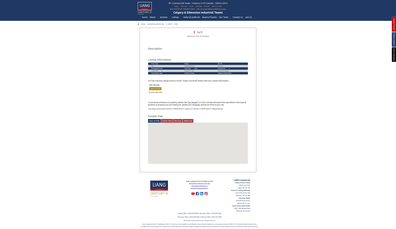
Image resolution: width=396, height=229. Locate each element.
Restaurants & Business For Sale (199, 183)
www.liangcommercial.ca (199, 186)
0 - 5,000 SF (169, 24)
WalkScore (188, 121)
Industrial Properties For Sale (155, 24)
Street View (167, 121)
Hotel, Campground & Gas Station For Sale (199, 181)
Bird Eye (177, 121)
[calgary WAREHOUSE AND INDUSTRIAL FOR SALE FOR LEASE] (145, 8)
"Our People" (192, 102)
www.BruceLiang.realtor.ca (199, 188)
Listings (143, 24)
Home (138, 24)
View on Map (154, 121)
